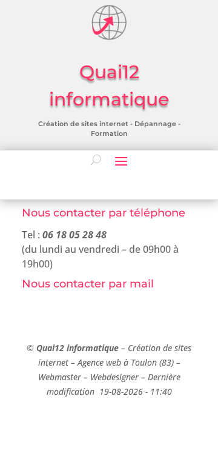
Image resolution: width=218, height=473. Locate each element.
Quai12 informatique (77, 348)
